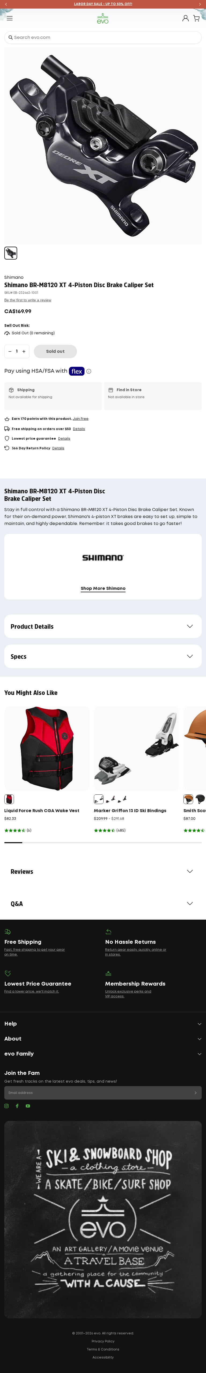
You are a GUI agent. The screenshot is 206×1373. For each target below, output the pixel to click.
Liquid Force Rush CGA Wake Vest (41, 811)
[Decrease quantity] (10, 351)
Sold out (55, 352)
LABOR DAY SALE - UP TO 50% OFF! (103, 4)
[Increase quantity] (24, 351)
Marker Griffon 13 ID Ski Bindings (130, 811)
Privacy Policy (103, 1341)
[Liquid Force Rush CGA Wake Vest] (47, 748)
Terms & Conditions (103, 1349)
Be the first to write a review (27, 300)
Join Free (81, 418)
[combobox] (103, 37)
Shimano (14, 278)
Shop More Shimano (103, 589)
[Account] (185, 18)
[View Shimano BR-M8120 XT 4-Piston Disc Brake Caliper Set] (10, 253)
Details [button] (79, 429)
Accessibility (103, 1357)
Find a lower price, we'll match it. (31, 991)
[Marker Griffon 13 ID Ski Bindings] (136, 748)
